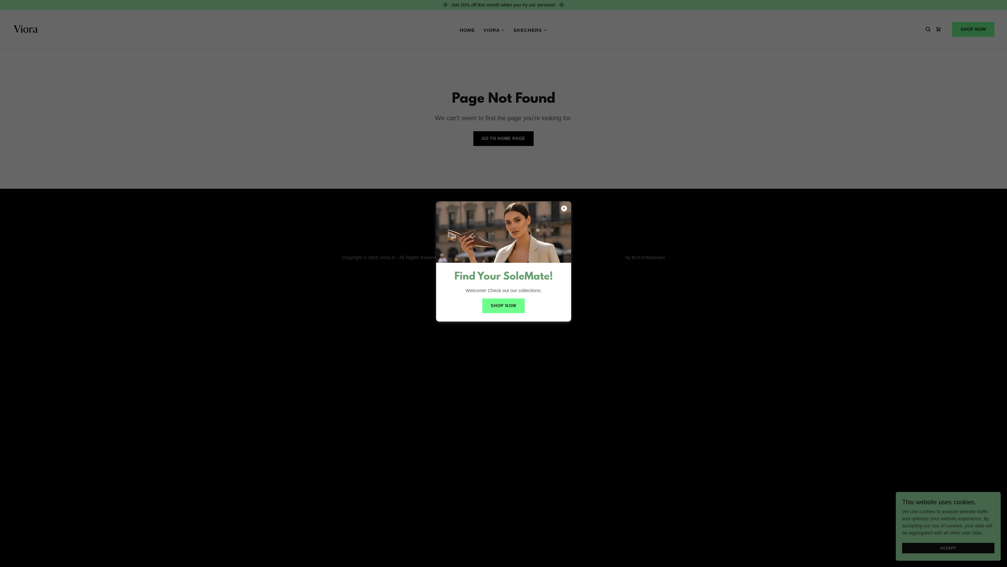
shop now (503, 305)
